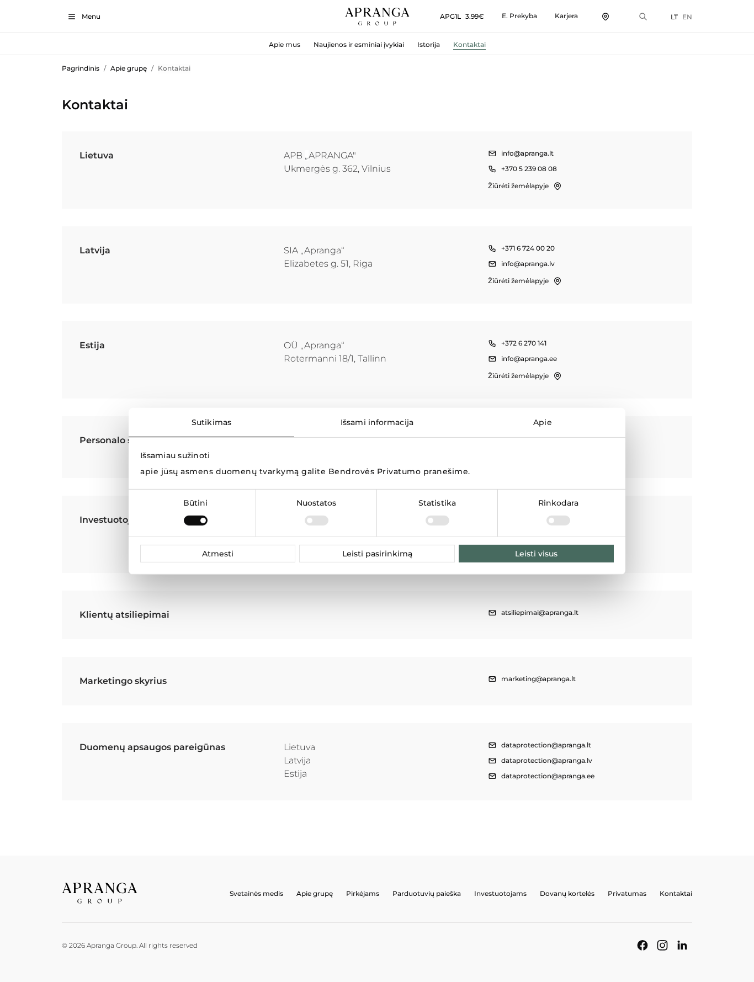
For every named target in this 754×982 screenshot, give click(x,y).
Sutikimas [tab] (211, 422)
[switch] (316, 520)
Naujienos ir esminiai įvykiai (359, 44)
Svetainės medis (256, 893)
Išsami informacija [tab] (377, 422)
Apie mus (284, 44)
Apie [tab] (542, 422)
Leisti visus (536, 554)
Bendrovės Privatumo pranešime (398, 471)
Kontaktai (469, 44)
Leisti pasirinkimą (377, 554)
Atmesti (217, 554)
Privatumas (627, 893)
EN (687, 17)
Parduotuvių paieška (426, 893)
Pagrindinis (80, 68)
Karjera (566, 16)
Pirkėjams (362, 893)
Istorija (428, 44)
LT (674, 17)
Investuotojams (500, 893)
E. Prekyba (519, 16)
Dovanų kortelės (567, 893)
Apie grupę (128, 68)
